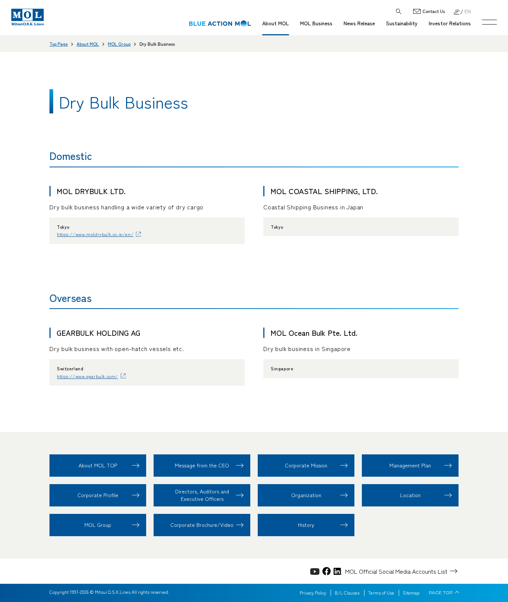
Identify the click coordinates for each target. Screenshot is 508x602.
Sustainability (402, 23)
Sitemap (411, 593)
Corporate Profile (97, 495)
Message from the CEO (202, 465)
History (306, 524)
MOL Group (119, 44)
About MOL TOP (97, 465)
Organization (306, 495)
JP (456, 11)
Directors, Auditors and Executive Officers (202, 494)
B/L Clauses (347, 593)
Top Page (58, 44)
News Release (359, 23)
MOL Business (316, 23)
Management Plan (410, 465)
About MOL (275, 23)
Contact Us (433, 11)
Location (410, 495)
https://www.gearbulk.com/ (87, 376)
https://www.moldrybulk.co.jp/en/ (95, 234)
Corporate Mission (306, 465)
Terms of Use (381, 593)
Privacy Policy (313, 593)
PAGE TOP (441, 592)
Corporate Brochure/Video (202, 524)
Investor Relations (450, 23)
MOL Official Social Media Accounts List (396, 571)
